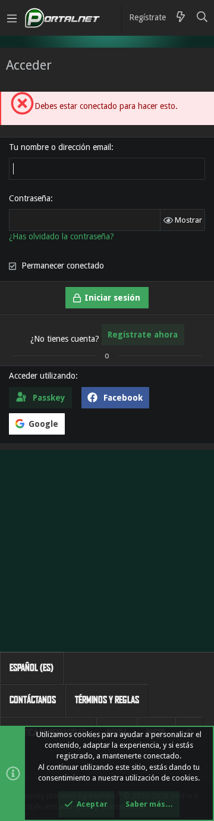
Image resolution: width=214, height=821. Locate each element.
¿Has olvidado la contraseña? (61, 236)
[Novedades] (181, 18)
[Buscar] (202, 18)
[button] (12, 18)
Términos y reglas (107, 700)
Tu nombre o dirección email (60, 147)
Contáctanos (33, 700)
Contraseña (30, 198)
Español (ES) (32, 667)
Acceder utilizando (42, 375)
